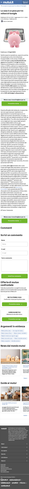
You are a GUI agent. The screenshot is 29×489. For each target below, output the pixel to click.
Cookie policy (3, 465)
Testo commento (6, 258)
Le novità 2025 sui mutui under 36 (9, 403)
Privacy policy (3, 464)
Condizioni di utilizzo (5, 467)
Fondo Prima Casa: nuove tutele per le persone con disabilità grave (9, 367)
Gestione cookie (4, 470)
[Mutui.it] (8, 3)
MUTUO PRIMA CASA (14, 297)
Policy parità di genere (5, 471)
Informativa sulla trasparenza (6, 468)
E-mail (3, 249)
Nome (3, 240)
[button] (1, 2)
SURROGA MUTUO (14, 312)
